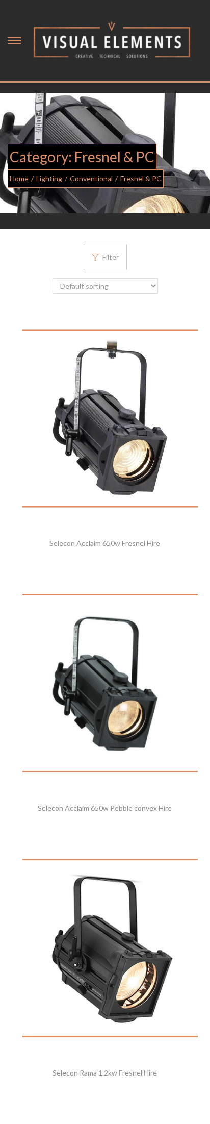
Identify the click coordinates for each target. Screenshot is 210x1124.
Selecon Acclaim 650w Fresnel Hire (104, 543)
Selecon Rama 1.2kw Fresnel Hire (104, 1072)
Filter (110, 257)
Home (19, 178)
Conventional (91, 178)
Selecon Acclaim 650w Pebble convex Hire (105, 808)
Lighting (49, 178)
